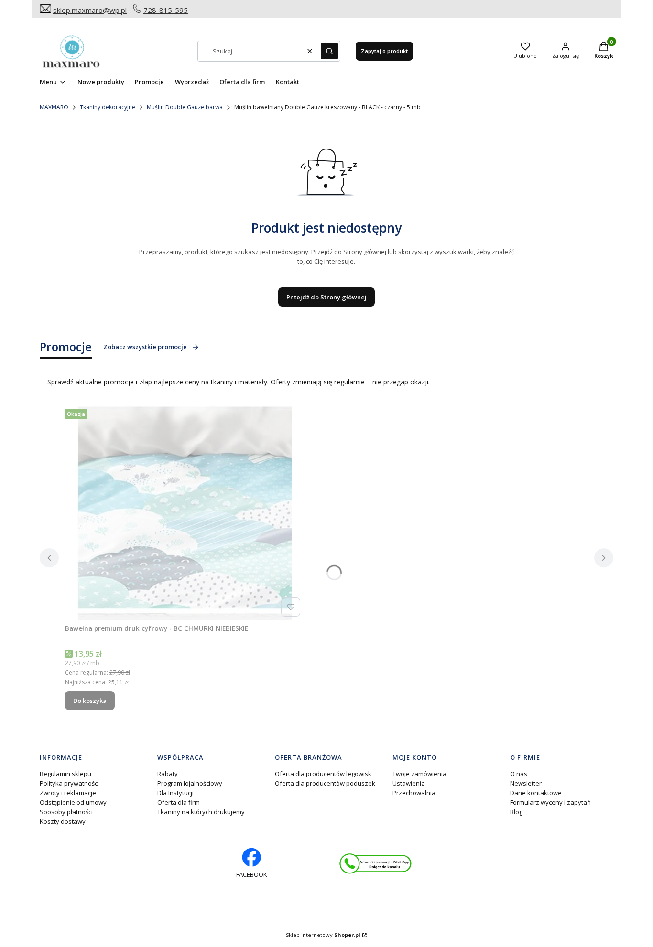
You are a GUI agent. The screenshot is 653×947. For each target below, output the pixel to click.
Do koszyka (90, 700)
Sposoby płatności (66, 812)
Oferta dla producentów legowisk (323, 773)
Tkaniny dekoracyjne (107, 107)
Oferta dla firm (178, 802)
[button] (329, 51)
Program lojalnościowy (189, 783)
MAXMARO (54, 107)
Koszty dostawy (63, 821)
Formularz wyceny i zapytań (550, 802)
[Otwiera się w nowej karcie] (375, 864)
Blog (516, 812)
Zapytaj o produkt (384, 50)
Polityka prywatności (69, 783)
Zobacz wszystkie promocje (145, 346)
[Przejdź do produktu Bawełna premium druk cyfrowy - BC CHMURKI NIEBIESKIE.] (184, 512)
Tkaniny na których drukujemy (201, 812)
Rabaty (167, 773)
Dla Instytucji (175, 792)
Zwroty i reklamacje (68, 792)
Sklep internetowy (323, 934)
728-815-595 (165, 10)
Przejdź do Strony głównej (326, 297)
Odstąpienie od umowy (73, 802)
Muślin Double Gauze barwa (185, 107)
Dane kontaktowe (536, 792)
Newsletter (526, 783)
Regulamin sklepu (65, 773)
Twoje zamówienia (419, 773)
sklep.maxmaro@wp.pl (90, 10)
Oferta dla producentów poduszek (325, 783)
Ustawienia (408, 783)
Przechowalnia (413, 792)
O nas (518, 773)
